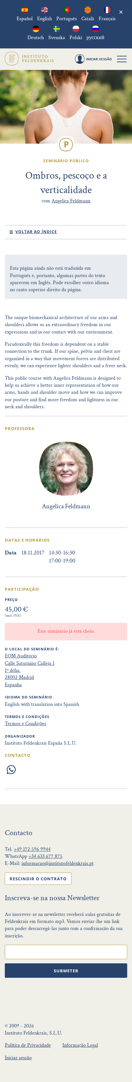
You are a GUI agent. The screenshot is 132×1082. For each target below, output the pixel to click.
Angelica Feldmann (71, 201)
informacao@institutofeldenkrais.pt (57, 863)
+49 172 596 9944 (32, 849)
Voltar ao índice (36, 231)
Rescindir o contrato (38, 879)
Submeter (66, 971)
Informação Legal (80, 1045)
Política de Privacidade (28, 1045)
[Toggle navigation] (121, 59)
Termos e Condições (25, 723)
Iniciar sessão (18, 1057)
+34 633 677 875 (45, 856)
